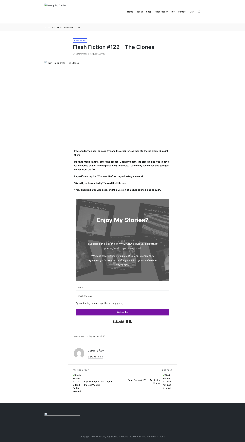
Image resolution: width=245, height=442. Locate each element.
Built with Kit (122, 321)
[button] (122, 304)
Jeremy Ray (96, 350)
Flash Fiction (80, 40)
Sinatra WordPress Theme (152, 436)
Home (47, 27)
